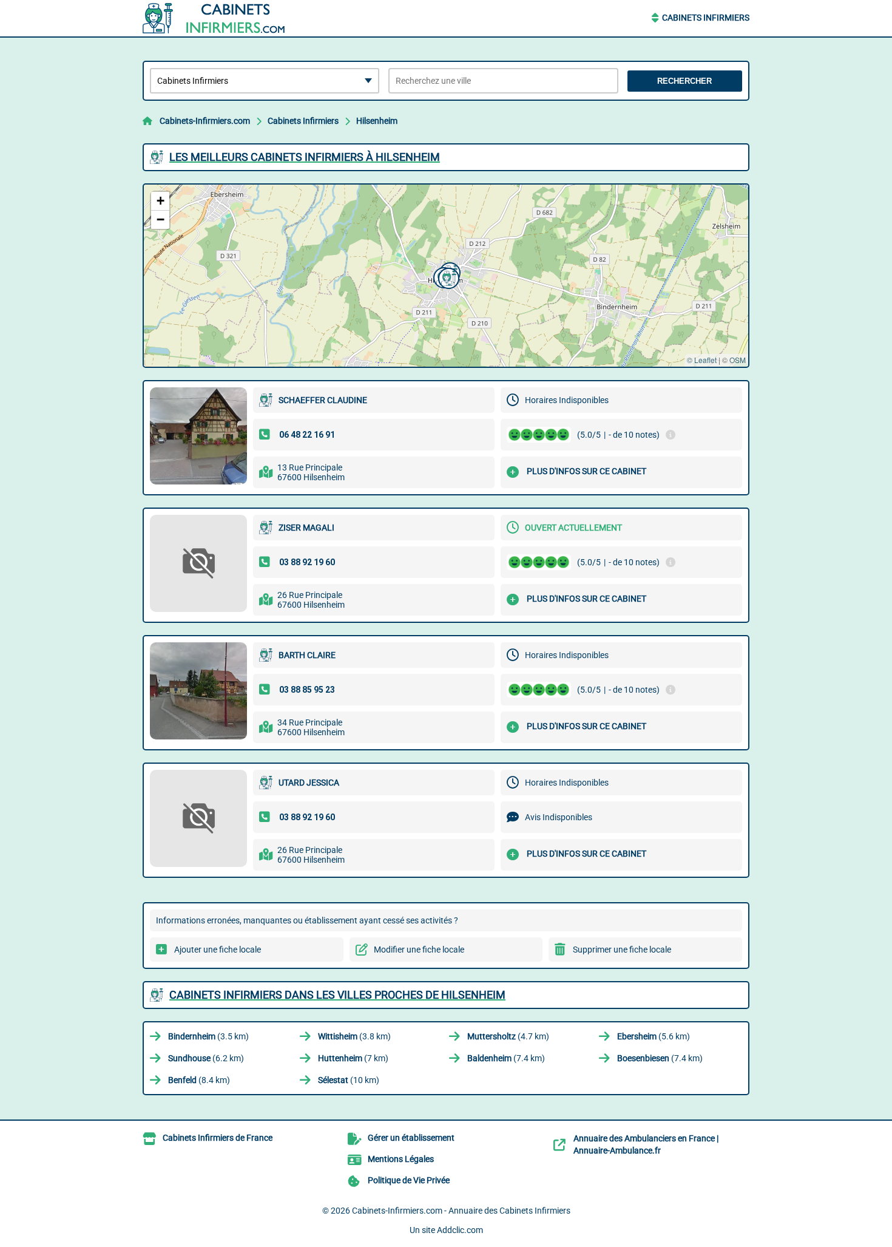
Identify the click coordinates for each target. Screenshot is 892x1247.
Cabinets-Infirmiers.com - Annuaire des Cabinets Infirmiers (461, 1210)
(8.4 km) (199, 1080)
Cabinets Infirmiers (705, 17)
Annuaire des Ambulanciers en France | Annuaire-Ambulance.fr (645, 1144)
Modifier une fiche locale (419, 949)
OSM (737, 360)
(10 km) (348, 1080)
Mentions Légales (401, 1159)
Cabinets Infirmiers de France (217, 1138)
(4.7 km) (508, 1036)
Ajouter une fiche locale (217, 949)
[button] (447, 277)
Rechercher (684, 81)
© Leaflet (702, 360)
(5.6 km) (653, 1036)
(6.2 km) (206, 1058)
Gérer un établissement (411, 1138)
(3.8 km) (354, 1036)
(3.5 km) (208, 1036)
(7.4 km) (506, 1058)
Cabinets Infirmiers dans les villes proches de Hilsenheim (337, 994)
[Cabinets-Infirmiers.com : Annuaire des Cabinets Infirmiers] (218, 18)
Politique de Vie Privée (409, 1180)
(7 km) (353, 1058)
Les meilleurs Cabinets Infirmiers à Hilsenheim (304, 157)
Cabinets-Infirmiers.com (205, 121)
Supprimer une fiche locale (622, 949)
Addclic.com (460, 1230)
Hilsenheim (376, 121)
